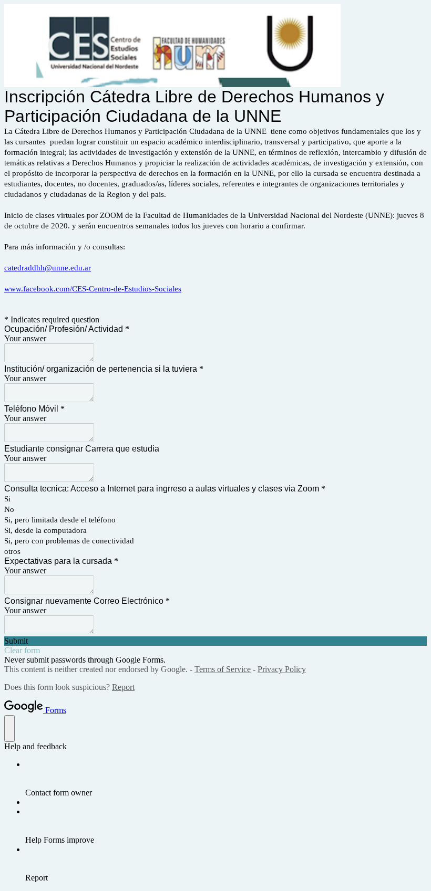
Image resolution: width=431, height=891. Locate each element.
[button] (215, 641)
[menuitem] (226, 779)
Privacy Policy (282, 669)
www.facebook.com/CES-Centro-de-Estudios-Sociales (92, 289)
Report (123, 687)
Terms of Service (222, 669)
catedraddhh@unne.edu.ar (47, 268)
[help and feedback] (9, 728)
